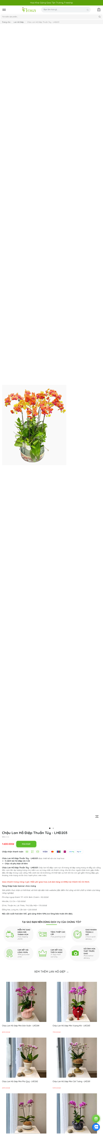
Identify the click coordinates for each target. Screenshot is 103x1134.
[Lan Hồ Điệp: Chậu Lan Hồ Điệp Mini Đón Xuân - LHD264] (26, 1002)
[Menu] (9, 9)
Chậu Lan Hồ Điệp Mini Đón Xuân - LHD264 (20, 1026)
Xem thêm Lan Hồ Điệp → (51, 971)
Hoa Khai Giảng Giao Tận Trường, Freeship (51, 2)
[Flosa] (29, 9)
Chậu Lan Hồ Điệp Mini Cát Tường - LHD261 (71, 1081)
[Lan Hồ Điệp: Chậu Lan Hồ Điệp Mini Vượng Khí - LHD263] (77, 1002)
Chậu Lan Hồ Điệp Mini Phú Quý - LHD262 (20, 1081)
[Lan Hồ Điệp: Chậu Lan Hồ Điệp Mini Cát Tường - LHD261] (77, 1058)
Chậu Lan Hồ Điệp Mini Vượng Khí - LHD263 (71, 1026)
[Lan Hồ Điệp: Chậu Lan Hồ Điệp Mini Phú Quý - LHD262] (26, 1058)
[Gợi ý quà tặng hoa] (96, 1118)
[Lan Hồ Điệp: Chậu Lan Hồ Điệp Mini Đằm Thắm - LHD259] (77, 1113)
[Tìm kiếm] (88, 10)
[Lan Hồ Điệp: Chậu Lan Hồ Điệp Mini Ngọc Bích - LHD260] (26, 1113)
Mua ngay (26, 844)
